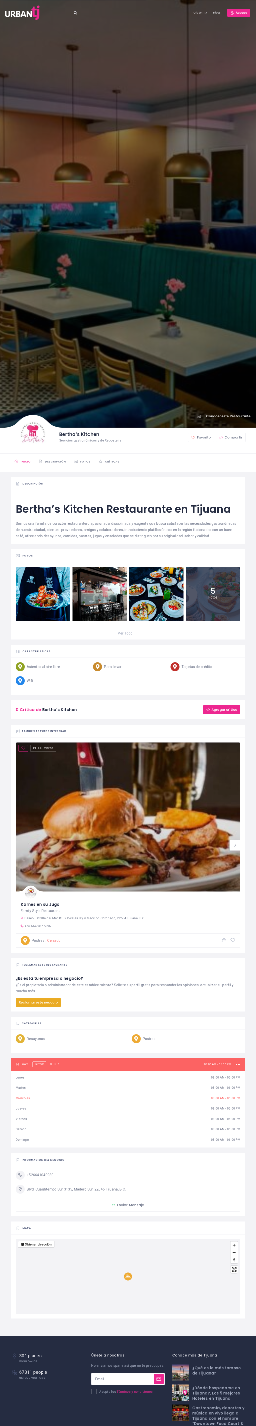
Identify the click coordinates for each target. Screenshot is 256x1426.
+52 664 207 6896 (38, 926)
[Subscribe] (159, 1379)
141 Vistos (46, 748)
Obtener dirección (38, 1244)
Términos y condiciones (134, 1392)
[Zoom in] (234, 1245)
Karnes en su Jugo (40, 904)
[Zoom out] (234, 1252)
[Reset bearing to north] (234, 1259)
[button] (235, 845)
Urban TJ (200, 12)
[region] (128, 1276)
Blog (216, 12)
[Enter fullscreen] (234, 1269)
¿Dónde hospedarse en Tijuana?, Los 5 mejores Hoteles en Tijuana (216, 1393)
